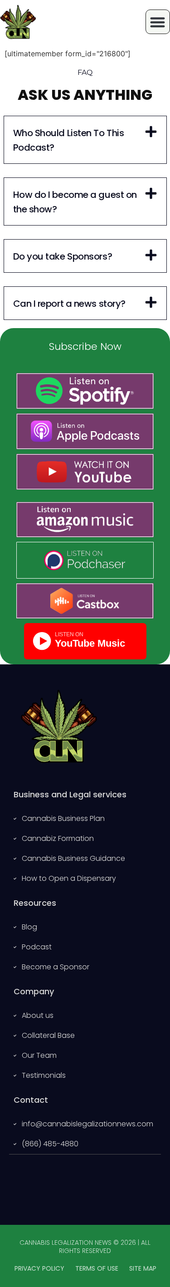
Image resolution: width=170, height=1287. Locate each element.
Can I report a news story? (69, 303)
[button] (85, 139)
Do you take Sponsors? (62, 256)
